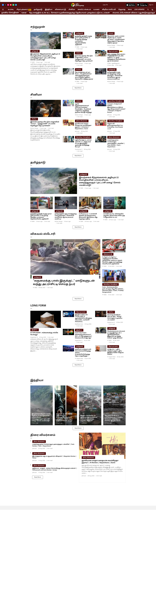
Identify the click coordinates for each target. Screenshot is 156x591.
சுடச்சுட (11, 9)
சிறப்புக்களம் (22, 9)
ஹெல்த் (121, 9)
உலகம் (96, 9)
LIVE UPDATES (139, 9)
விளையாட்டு (60, 9)
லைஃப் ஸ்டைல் (84, 9)
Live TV (105, 5)
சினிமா (72, 9)
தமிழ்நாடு (38, 9)
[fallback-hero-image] (45, 40)
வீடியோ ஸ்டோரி (109, 9)
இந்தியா (48, 9)
